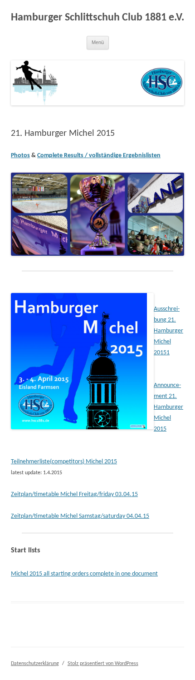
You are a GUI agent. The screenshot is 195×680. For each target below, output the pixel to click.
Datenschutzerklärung (35, 663)
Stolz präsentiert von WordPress (103, 663)
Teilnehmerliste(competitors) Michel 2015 (64, 461)
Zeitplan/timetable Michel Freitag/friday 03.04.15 (74, 494)
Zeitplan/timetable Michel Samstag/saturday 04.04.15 (80, 516)
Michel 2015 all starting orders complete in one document (84, 574)
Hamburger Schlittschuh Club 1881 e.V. (97, 17)
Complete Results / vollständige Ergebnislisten (99, 155)
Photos (20, 155)
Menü (98, 42)
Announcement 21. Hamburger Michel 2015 (168, 407)
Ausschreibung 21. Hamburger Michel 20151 (168, 331)
